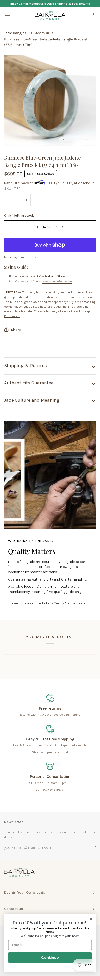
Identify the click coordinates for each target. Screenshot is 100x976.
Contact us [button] (13, 909)
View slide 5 (86, 139)
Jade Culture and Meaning (31, 400)
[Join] (91, 846)
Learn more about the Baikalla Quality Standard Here (47, 603)
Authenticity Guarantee (28, 383)
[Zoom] (13, 136)
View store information (57, 281)
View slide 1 (63, 139)
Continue (50, 957)
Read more (12, 316)
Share (16, 330)
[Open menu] (11, 15)
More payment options (20, 257)
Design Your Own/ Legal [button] (25, 892)
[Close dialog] (90, 919)
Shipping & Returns (25, 366)
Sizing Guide (16, 267)
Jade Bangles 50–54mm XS (27, 33)
